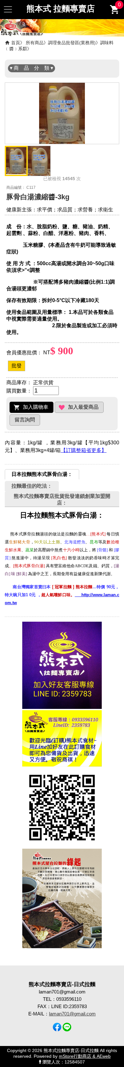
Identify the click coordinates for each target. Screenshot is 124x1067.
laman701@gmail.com (72, 1013)
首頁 (15, 42)
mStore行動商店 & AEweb (85, 1056)
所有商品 (35, 42)
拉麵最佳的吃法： (31, 486)
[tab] (42, 474)
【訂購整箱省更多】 (84, 450)
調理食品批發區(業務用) (72, 42)
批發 (16, 365)
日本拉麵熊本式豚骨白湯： (41, 474)
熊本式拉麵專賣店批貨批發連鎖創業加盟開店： (62, 499)
